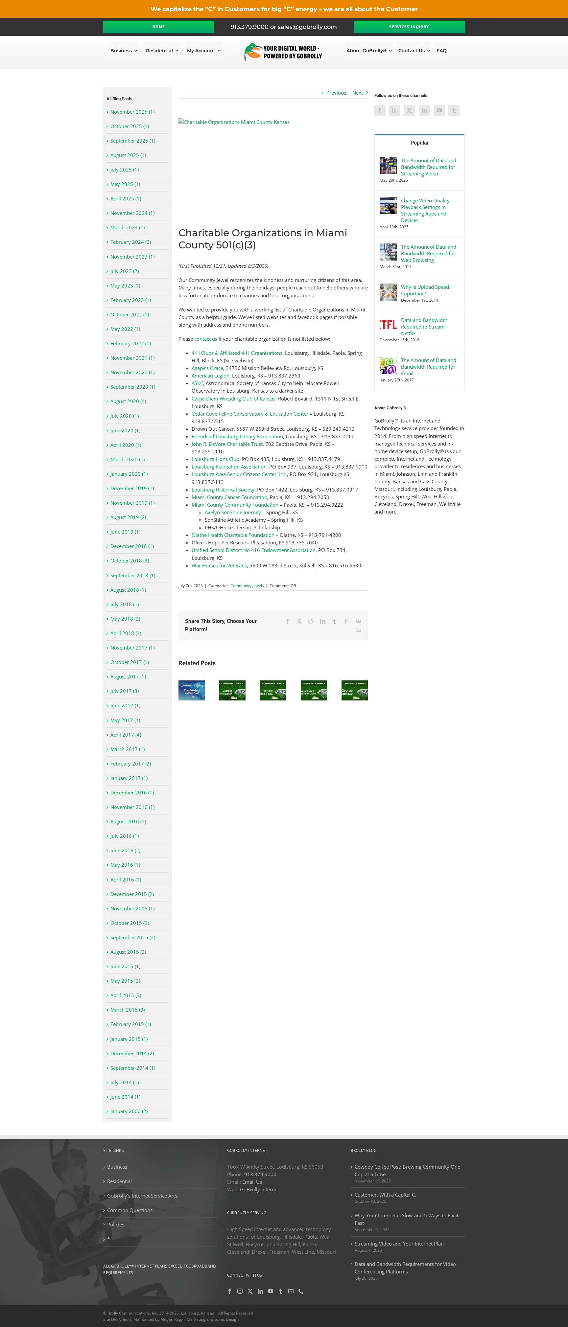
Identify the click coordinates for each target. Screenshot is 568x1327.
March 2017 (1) (127, 749)
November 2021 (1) (132, 358)
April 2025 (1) (125, 198)
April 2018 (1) (125, 633)
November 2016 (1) (132, 807)
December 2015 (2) (132, 894)
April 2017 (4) (125, 734)
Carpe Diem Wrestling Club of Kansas (233, 398)
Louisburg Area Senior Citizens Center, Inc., (240, 474)
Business (117, 1166)
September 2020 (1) (132, 386)
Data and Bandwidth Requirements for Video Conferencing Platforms (405, 1268)
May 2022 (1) (125, 329)
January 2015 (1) (129, 1039)
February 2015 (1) (130, 1024)
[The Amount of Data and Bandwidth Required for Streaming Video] (388, 160)
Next (357, 92)
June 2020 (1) (125, 430)
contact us (205, 338)
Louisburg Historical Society (223, 489)
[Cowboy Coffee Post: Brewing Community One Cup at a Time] (191, 683)
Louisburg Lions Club (215, 459)
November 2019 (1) (132, 502)
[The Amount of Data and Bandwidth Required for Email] (388, 360)
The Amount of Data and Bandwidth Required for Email (428, 367)
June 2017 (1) (125, 705)
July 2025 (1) (124, 169)
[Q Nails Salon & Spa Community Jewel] (273, 683)
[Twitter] (409, 110)
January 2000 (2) (129, 1111)
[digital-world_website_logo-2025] (284, 44)
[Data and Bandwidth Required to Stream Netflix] (388, 320)
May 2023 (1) (125, 285)
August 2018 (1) (128, 589)
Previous (336, 92)
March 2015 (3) (127, 1009)
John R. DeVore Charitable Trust (227, 444)
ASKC (197, 383)
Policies (115, 1224)
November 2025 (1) (132, 111)
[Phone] (301, 1291)
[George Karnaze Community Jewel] (355, 683)
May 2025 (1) (125, 184)
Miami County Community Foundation (235, 504)
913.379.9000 (260, 1174)
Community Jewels (247, 585)
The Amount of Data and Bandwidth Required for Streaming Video (428, 167)
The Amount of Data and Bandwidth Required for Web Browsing (428, 253)
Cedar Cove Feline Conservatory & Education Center (250, 413)
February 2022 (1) (130, 343)
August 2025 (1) (128, 155)
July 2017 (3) (124, 691)
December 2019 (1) (132, 488)
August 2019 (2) (128, 517)
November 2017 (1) (132, 647)
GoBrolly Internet (259, 1189)
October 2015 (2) (129, 923)
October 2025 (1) (129, 126)
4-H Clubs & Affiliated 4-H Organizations (237, 353)
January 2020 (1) (129, 473)
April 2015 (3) (125, 995)
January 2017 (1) (129, 778)
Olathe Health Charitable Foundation (233, 535)
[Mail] (291, 1291)
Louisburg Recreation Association (229, 466)
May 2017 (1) (125, 720)
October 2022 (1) (129, 314)
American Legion (210, 375)
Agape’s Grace (207, 368)
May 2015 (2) (125, 980)
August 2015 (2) (128, 952)
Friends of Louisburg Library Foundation (237, 436)
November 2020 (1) (132, 372)
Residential (119, 1181)
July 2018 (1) (124, 604)
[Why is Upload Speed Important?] (388, 287)
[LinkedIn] (424, 110)
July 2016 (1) (124, 836)
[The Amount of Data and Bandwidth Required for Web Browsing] (388, 247)
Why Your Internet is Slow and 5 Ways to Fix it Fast (407, 1219)
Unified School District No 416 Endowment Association (254, 550)
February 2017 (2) (130, 763)
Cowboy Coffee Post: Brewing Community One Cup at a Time (407, 1170)
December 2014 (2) (132, 1053)
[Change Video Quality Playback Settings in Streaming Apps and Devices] (388, 200)
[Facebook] (380, 110)
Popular (420, 143)
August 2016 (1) (128, 821)
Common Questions (130, 1210)
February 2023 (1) (130, 300)
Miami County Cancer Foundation (229, 497)
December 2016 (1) (132, 792)
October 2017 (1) (129, 662)
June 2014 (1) (125, 1096)
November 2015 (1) (132, 908)
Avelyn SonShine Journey (233, 512)
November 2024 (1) (132, 213)
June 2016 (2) (125, 850)
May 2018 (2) (125, 618)
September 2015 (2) (132, 937)
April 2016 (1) (125, 879)
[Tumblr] (454, 110)
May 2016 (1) (125, 864)
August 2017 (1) (128, 676)
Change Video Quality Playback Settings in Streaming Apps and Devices (425, 210)
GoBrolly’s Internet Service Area (142, 1195)
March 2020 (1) (127, 459)
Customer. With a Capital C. (385, 1194)
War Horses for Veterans (219, 565)
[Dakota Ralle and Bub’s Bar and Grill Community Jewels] (314, 683)
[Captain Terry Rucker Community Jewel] (232, 683)
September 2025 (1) (132, 140)
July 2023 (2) (124, 271)
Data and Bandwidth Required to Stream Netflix (424, 326)
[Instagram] (394, 110)
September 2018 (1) (132, 575)
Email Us (252, 1181)
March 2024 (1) (127, 227)
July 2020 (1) (124, 416)
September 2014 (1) (132, 1067)
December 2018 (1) (132, 546)
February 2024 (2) (130, 242)
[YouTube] (439, 110)
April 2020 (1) (125, 445)
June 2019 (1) (125, 531)
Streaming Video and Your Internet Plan (399, 1243)
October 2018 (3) (129, 560)
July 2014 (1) (124, 1082)
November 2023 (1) (132, 256)
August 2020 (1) (128, 401)
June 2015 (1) (125, 966)
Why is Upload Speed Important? (425, 290)
